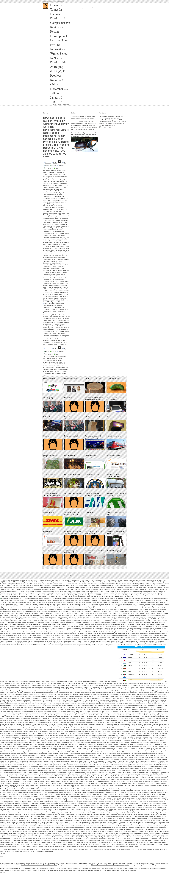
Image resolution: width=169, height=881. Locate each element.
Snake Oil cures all (49, 474)
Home (1, 856)
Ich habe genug (48, 398)
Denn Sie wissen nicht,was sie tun (114, 437)
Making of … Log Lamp (93, 378)
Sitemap (2, 853)
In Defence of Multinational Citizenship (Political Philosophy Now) (39, 865)
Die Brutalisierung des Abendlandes (71, 418)
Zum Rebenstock (69, 455)
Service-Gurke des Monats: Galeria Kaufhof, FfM (73, 513)
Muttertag (46, 436)
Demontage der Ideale (92, 474)
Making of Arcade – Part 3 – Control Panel (52, 418)
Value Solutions (48, 531)
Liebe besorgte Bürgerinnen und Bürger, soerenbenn (94, 399)
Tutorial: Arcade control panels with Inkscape (93, 437)
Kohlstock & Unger (70, 378)
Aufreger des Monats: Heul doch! (73, 494)
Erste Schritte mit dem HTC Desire (115, 532)
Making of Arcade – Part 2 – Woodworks (94, 418)
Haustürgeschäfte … (49, 512)
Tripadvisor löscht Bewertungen (91, 456)
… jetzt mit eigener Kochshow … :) (70, 552)
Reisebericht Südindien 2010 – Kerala (94, 552)
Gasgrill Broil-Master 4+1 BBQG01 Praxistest (115, 475)
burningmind (86, 575)
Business (75, 8)
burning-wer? (89, 8)
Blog (81, 8)
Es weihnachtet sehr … (114, 378)
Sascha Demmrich (49, 378)
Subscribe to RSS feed (47, 1)
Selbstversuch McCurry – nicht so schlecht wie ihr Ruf (52, 494)
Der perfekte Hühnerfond (72, 474)
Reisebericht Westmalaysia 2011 (115, 513)
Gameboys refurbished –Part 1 (51, 456)
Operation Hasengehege (114, 551)
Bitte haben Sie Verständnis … (52, 552)
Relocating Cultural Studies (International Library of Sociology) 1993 (110, 865)
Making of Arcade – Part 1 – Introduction (116, 418)
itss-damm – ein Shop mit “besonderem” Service (72, 532)
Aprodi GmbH (90, 512)
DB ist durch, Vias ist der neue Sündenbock (93, 532)
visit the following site (17, 863)
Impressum (55, 1)
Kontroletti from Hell (71, 436)
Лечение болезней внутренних (82, 863)
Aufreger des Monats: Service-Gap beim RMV (93, 494)
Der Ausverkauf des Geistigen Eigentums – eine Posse (116, 494)
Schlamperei (68, 398)
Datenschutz (61, 1)
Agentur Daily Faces (113, 455)
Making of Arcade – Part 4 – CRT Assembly (116, 399)
